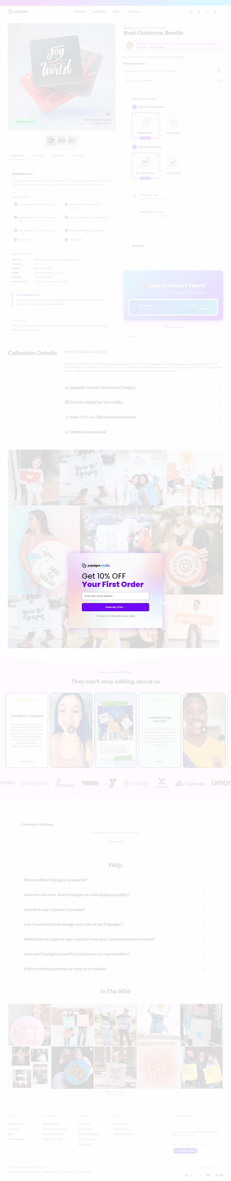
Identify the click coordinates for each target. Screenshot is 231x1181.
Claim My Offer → (115, 607)
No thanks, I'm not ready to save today (115, 616)
